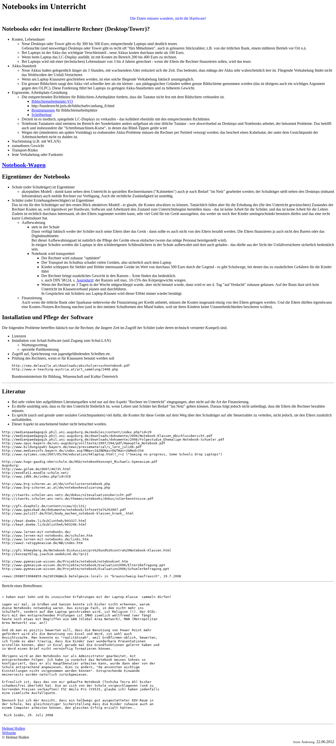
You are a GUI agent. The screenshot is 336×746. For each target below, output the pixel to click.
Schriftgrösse (41, 115)
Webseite (9, 733)
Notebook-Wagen (24, 165)
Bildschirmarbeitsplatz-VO (52, 101)
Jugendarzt (84, 280)
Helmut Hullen (13, 728)
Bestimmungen (43, 110)
